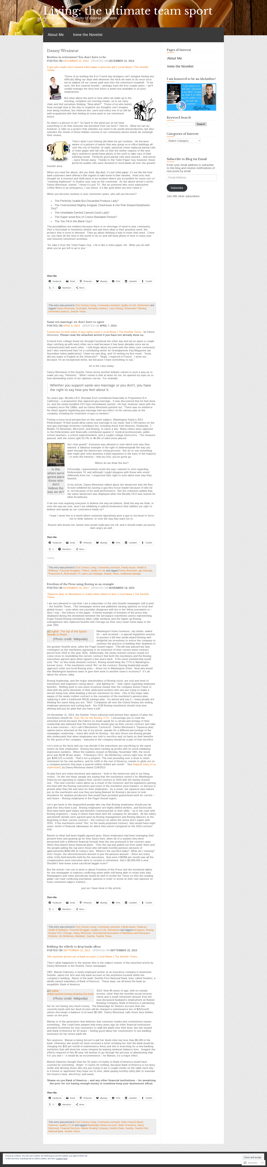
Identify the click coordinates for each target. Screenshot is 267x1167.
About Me (56, 35)
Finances (141, 927)
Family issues (128, 567)
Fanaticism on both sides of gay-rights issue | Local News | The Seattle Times (94, 331)
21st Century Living (85, 305)
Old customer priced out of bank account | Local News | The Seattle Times (92, 956)
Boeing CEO (55, 933)
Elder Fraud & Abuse (132, 1122)
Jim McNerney (66, 936)
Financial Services (70, 1128)
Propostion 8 (55, 573)
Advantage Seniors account (102, 1125)
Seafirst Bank (117, 1128)
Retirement (143, 305)
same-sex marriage (92, 573)
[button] (54, 88)
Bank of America (127, 1125)
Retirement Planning (135, 308)
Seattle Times (78, 311)
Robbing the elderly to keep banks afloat (74, 946)
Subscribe (177, 187)
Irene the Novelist (88, 35)
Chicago (67, 933)
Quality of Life (128, 305)
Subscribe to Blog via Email (187, 159)
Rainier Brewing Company (94, 1128)
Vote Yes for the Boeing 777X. (92, 717)
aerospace (138, 930)
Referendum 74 (72, 573)
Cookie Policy (62, 1159)
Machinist (80, 936)
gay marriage (145, 570)
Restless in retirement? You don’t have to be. (76, 57)
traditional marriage (130, 573)
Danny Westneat (66, 308)
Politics (85, 570)
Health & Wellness (58, 930)
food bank (81, 308)
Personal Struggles (69, 570)
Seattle (91, 936)
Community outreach (108, 305)
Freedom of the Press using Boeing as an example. (80, 584)
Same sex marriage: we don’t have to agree (75, 321)
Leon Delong (116, 308)
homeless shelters (98, 308)
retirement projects (58, 311)
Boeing (149, 930)
